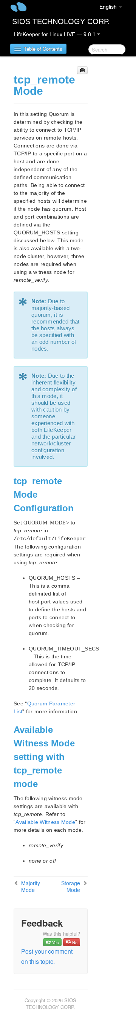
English (108, 7)
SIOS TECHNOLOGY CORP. (61, 21)
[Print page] (82, 70)
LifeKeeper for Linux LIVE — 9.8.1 (55, 34)
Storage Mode (70, 886)
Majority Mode (30, 886)
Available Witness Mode (45, 822)
